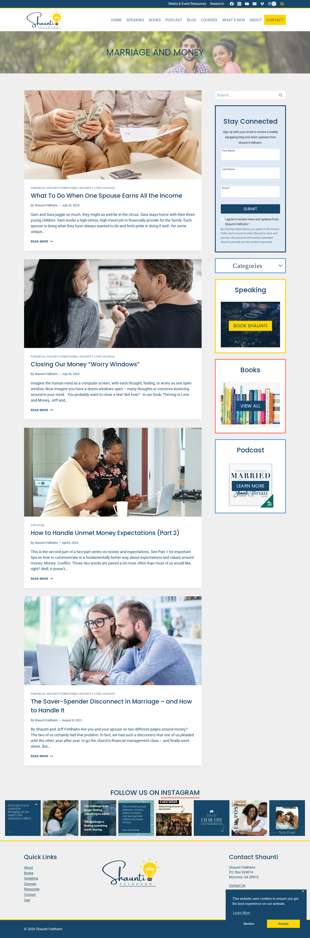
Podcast (173, 20)
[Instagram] (239, 4)
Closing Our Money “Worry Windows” (86, 364)
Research (217, 4)
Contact (275, 20)
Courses (209, 20)
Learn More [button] (241, 913)
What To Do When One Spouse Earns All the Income (107, 196)
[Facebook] (232, 4)
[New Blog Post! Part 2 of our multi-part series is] (249, 818)
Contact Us (237, 885)
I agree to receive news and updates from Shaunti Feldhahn (252, 222)
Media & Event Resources (187, 4)
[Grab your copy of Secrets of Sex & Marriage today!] (136, 818)
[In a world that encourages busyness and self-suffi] (23, 818)
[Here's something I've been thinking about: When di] (98, 818)
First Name (228, 150)
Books (155, 20)
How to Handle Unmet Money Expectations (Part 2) (105, 533)
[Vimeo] (262, 4)
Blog (191, 20)
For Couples (105, 187)
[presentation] (113, 134)
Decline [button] (249, 923)
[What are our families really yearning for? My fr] (174, 818)
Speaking (135, 20)
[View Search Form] (282, 4)
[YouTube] (247, 4)
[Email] (254, 4)
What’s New (233, 20)
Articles (37, 525)
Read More (42, 241)
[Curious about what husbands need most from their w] (287, 818)
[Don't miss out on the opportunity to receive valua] (211, 818)
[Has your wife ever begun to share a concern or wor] (60, 818)
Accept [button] (283, 923)
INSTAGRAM (180, 792)
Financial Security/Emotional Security (62, 187)
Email (226, 188)
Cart (27, 900)
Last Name (228, 169)
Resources (31, 889)
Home (116, 20)
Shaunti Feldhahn (46, 205)
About (256, 20)
